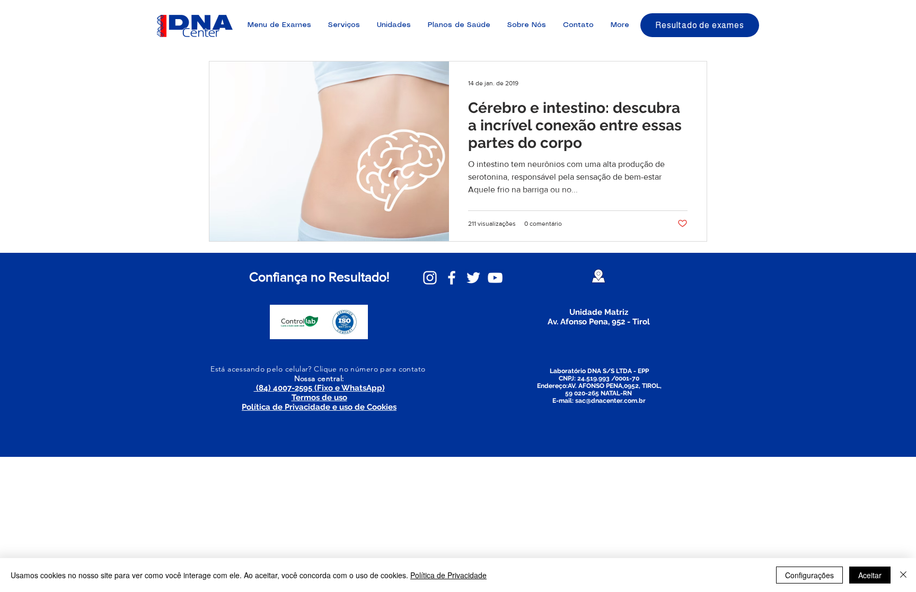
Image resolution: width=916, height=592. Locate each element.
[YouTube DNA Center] (495, 278)
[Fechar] (903, 575)
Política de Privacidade (448, 575)
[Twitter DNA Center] (473, 278)
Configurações (809, 575)
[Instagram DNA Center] (430, 278)
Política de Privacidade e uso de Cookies (319, 407)
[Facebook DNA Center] (452, 278)
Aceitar (870, 575)
